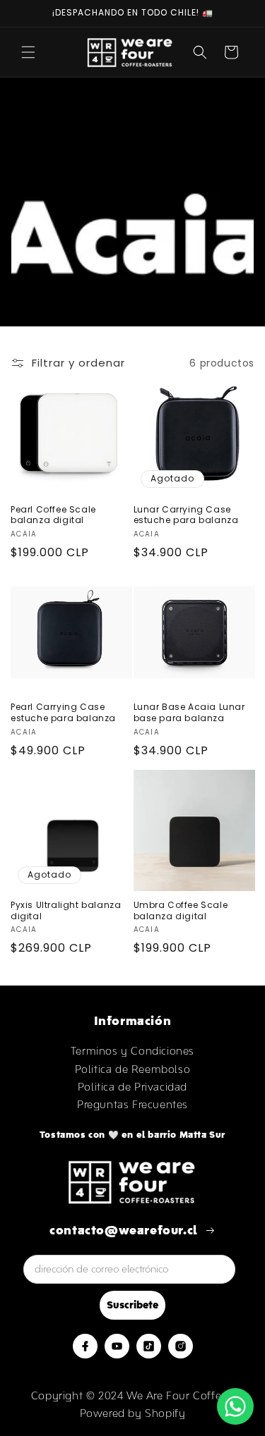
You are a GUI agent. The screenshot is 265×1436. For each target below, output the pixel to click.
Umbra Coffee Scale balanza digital (181, 910)
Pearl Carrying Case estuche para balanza (63, 712)
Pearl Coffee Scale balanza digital (53, 515)
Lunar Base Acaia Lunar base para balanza (189, 712)
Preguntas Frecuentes (132, 1104)
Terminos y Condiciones (132, 1051)
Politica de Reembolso (133, 1069)
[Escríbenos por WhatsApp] (235, 1406)
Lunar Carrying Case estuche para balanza (186, 515)
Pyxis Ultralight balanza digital (66, 910)
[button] (28, 52)
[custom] (85, 1346)
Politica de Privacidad (132, 1087)
